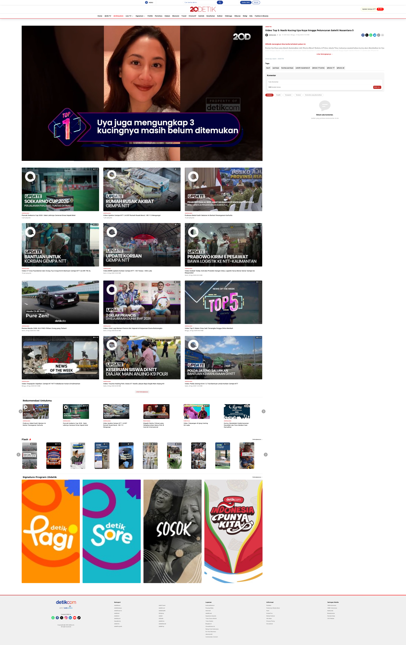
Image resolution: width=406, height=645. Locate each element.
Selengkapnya (256, 439)
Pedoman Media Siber (273, 608)
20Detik (161, 618)
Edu (251, 16)
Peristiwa (158, 16)
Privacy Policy (270, 621)
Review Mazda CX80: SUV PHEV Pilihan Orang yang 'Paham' (44, 328)
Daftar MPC (246, 2)
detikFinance (118, 610)
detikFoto (161, 621)
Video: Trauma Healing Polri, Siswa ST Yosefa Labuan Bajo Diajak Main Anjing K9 (133, 384)
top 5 (268, 68)
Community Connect (212, 637)
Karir (267, 610)
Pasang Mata (209, 608)
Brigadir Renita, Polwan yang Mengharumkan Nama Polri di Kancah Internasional (153, 425)
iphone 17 (330, 68)
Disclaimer (269, 624)
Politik (150, 16)
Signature (140, 16)
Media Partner (270, 616)
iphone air (340, 68)
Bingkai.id (208, 624)
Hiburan (237, 16)
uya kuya (276, 68)
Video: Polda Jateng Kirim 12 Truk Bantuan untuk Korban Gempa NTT (211, 384)
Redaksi (268, 605)
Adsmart (208, 610)
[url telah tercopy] (378, 35)
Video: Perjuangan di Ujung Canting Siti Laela (196, 424)
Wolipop (161, 613)
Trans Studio (209, 621)
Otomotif (192, 16)
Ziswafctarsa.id (210, 626)
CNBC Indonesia (332, 608)
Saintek (201, 16)
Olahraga (228, 16)
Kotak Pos (269, 613)
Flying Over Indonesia (212, 629)
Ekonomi (175, 16)
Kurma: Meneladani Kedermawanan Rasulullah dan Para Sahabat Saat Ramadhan (236, 425)
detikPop (161, 626)
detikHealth (162, 610)
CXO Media (330, 618)
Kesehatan (210, 16)
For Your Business (211, 631)
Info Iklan (269, 618)
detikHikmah (162, 624)
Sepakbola (117, 621)
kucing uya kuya (287, 68)
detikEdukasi (118, 608)
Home (100, 16)
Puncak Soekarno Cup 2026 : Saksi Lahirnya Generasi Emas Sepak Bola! (48, 215)
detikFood (162, 608)
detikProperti (118, 626)
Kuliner (220, 16)
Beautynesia (331, 613)
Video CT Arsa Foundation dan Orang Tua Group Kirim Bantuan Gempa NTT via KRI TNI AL (56, 271)
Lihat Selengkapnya (142, 392)
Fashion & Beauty (261, 16)
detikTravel (162, 605)
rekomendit (209, 634)
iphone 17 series (318, 68)
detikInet (116, 613)
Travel (183, 16)
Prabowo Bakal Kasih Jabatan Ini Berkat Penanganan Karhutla (208, 215)
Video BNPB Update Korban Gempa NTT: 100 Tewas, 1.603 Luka (127, 271)
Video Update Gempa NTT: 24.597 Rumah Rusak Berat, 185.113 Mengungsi (131, 215)
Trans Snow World (211, 618)
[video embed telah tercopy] (382, 35)
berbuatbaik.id (210, 605)
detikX (161, 616)
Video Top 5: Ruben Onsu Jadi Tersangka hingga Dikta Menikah (209, 328)
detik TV (108, 16)
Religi (245, 16)
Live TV (129, 16)
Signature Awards (211, 616)
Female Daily (331, 616)
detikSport (117, 618)
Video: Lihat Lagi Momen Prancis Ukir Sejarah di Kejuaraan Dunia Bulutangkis (132, 328)
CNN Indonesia (331, 605)
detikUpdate (118, 16)
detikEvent (209, 613)
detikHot (116, 616)
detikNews (117, 605)
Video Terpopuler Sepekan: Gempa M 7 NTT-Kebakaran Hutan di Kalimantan (51, 384)
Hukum (167, 16)
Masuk (256, 2)
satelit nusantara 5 (303, 68)
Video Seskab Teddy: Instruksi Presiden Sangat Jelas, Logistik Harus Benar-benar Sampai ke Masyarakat (220, 272)
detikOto (116, 624)
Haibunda (330, 610)
